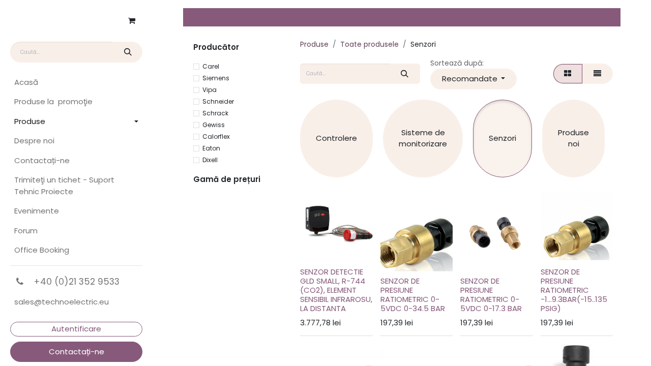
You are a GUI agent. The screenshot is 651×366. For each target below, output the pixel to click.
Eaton (211, 148)
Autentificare (76, 328)
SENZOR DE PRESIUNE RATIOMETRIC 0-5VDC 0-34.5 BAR (412, 295)
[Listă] (597, 74)
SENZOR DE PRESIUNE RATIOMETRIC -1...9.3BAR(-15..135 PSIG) (574, 290)
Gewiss (213, 124)
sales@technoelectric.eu (61, 301)
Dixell (210, 160)
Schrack (215, 113)
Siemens (215, 78)
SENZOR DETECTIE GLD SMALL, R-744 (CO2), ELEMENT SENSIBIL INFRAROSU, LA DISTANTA (336, 290)
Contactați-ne (76, 351)
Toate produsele (369, 44)
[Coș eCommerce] (131, 21)
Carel (210, 66)
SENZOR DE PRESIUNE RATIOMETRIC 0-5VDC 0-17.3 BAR (491, 295)
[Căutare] (127, 52)
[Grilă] (568, 74)
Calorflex (216, 136)
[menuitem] (76, 83)
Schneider (218, 101)
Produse (314, 44)
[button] (473, 79)
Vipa (209, 89)
